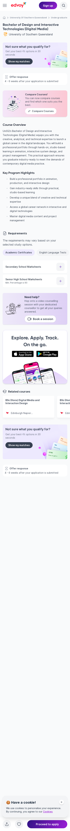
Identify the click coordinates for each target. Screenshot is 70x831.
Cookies (48, 811)
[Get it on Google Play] (47, 354)
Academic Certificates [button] (18, 252)
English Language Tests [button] (52, 252)
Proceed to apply (47, 824)
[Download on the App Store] (23, 354)
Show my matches (19, 61)
